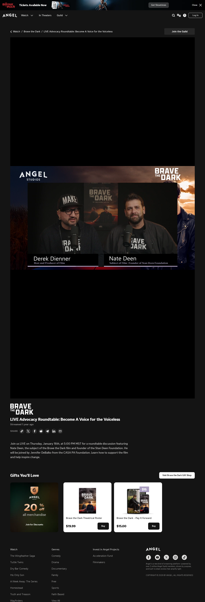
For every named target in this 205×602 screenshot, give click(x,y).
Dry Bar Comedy (19, 568)
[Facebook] (34, 431)
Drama (55, 562)
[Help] (185, 15)
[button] (32, 15)
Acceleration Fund (103, 555)
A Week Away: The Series (23, 581)
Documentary (59, 568)
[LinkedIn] (53, 431)
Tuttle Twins (16, 562)
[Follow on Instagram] (175, 557)
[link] (45, 15)
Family (55, 575)
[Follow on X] (166, 557)
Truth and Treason (20, 594)
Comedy (56, 555)
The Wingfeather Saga (22, 555)
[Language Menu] (179, 15)
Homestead (16, 587)
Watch (16, 31)
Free (54, 581)
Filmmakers (99, 562)
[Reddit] (41, 431)
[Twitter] (28, 431)
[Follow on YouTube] (157, 557)
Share (14, 431)
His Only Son (17, 575)
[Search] (173, 15)
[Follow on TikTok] (184, 557)
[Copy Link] (21, 431)
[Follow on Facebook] (148, 557)
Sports (55, 587)
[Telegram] (47, 431)
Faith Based (58, 594)
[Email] (60, 431)
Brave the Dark (32, 31)
